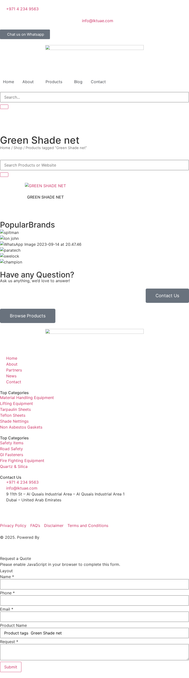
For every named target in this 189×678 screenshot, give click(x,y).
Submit (10, 666)
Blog (78, 81)
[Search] (4, 107)
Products (54, 81)
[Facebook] (6, 509)
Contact (98, 81)
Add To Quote (45, 184)
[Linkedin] (20, 509)
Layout (6, 571)
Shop (18, 148)
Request (9, 642)
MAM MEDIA (52, 537)
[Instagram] (33, 509)
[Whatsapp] (47, 509)
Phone (7, 593)
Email (6, 609)
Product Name (13, 625)
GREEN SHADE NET (45, 197)
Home (8, 81)
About (28, 81)
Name (7, 577)
